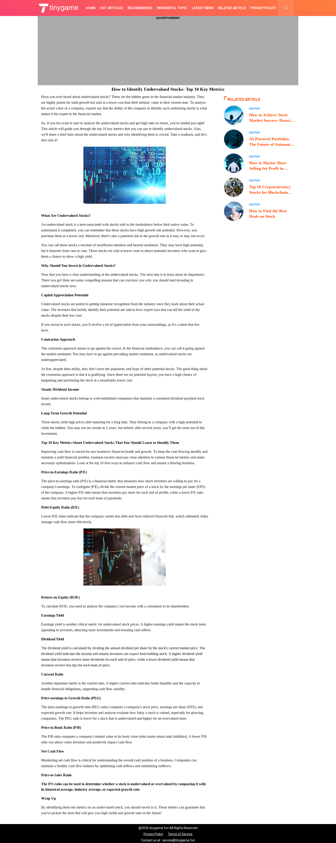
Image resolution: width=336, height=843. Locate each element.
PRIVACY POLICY (263, 8)
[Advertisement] (168, 52)
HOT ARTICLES (111, 8)
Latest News (202, 8)
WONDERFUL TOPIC (172, 8)
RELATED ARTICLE (232, 8)
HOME (91, 8)
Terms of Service (180, 834)
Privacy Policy (153, 834)
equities (254, 108)
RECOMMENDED (140, 8)
